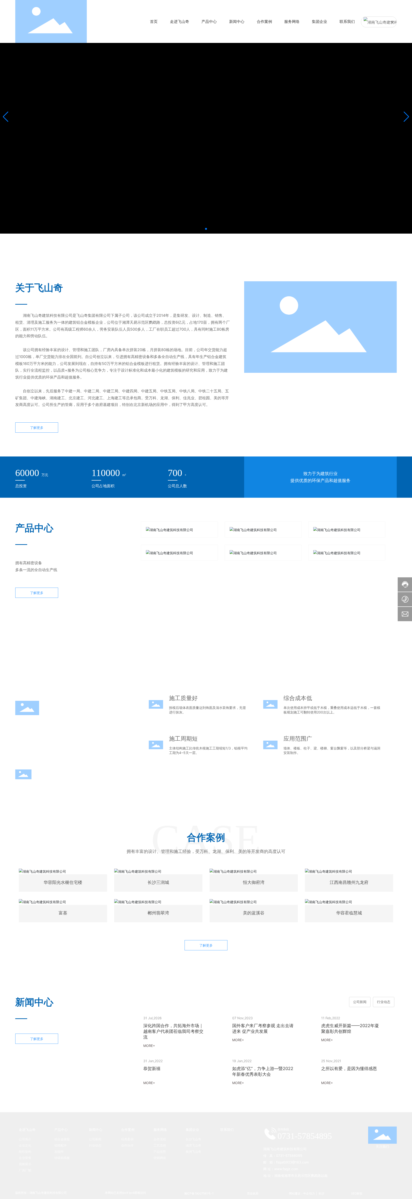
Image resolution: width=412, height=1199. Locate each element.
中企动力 (309, 1193)
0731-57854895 (305, 1136)
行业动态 (383, 1002)
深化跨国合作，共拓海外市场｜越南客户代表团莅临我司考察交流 (173, 1031)
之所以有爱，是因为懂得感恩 (349, 1068)
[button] (206, 229)
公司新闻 (359, 1002)
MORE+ (149, 1046)
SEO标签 (356, 1193)
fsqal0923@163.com (292, 1162)
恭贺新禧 (151, 1068)
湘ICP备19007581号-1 (199, 1193)
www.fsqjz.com (286, 1169)
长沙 (321, 1193)
